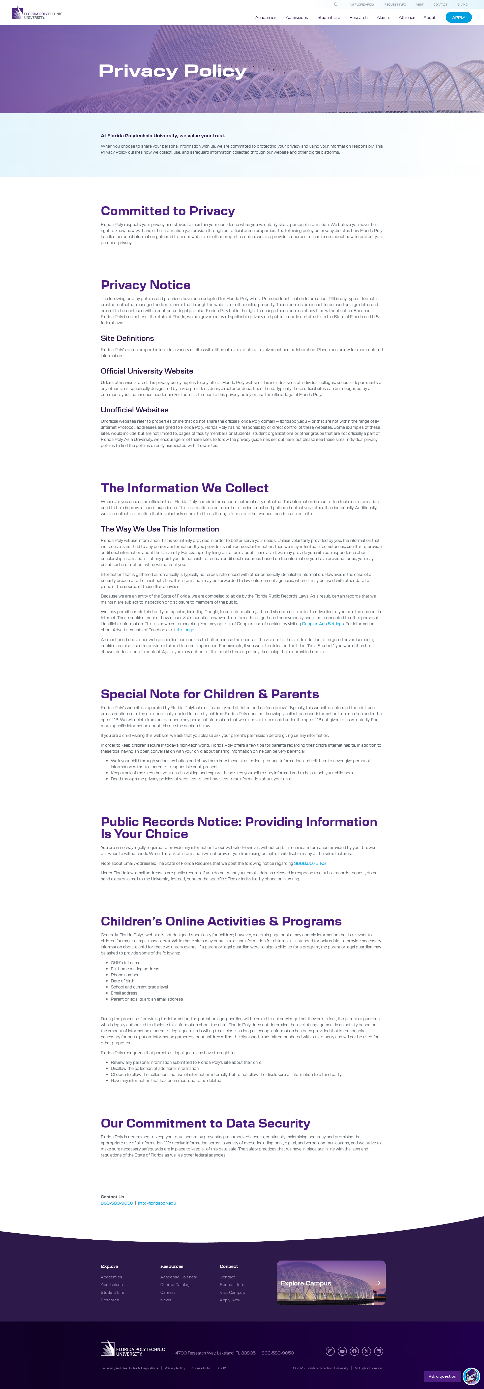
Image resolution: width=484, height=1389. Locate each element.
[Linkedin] (378, 1351)
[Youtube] (342, 1351)
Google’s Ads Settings (323, 623)
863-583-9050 (117, 1203)
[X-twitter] (366, 1351)
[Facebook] (354, 1351)
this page (185, 629)
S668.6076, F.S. (310, 863)
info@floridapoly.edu (157, 1203)
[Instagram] (330, 1351)
